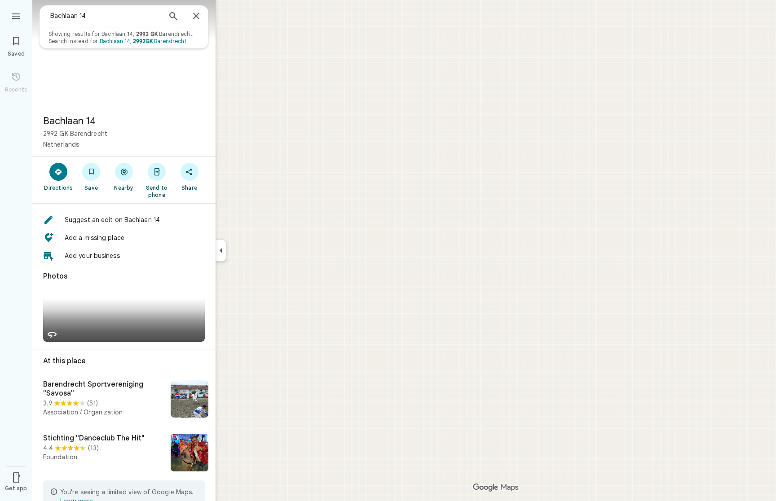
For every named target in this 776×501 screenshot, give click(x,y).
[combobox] (105, 15)
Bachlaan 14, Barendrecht (143, 41)
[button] (124, 220)
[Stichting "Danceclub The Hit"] (124, 453)
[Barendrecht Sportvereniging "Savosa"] (124, 400)
